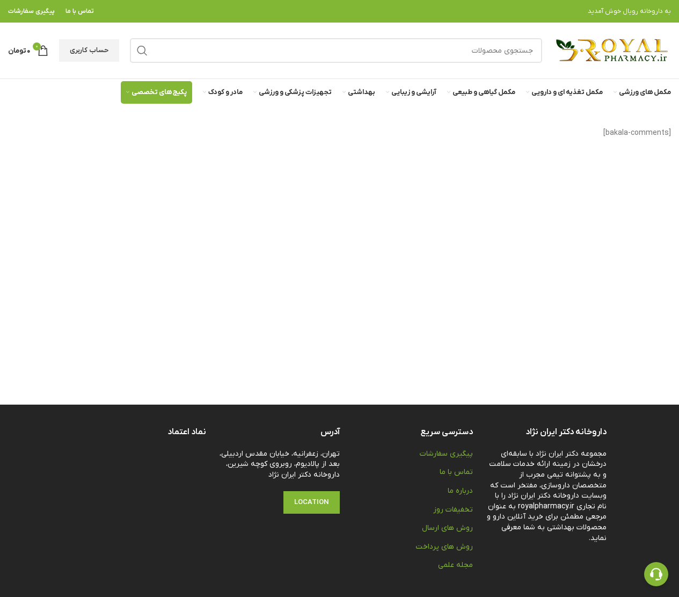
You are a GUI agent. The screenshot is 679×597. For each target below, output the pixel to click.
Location (311, 502)
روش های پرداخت (444, 547)
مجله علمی (455, 565)
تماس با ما (456, 472)
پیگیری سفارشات (446, 454)
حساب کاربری (89, 50)
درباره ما (460, 491)
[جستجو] (142, 50)
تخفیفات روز (453, 510)
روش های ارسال (447, 528)
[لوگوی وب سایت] (612, 50)
